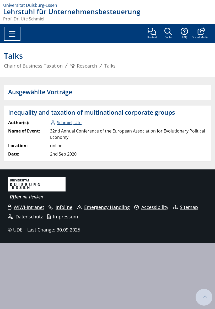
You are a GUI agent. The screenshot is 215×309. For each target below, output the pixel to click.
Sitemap (189, 207)
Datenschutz (29, 216)
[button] (200, 33)
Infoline (64, 207)
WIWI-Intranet (29, 207)
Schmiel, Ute (69, 122)
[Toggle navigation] (12, 34)
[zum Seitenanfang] (204, 297)
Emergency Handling (107, 207)
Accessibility (154, 207)
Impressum (65, 216)
